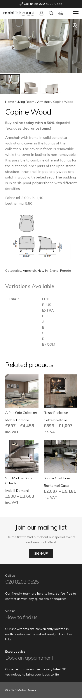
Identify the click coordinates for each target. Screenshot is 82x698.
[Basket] (61, 13)
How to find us (21, 617)
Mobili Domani (17, 420)
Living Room (26, 102)
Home (9, 102)
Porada (65, 271)
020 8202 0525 (22, 581)
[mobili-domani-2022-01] (18, 13)
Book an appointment (29, 657)
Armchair (44, 102)
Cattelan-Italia (55, 420)
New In (43, 271)
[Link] (42, 13)
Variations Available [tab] (29, 286)
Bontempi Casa (56, 485)
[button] (51, 13)
